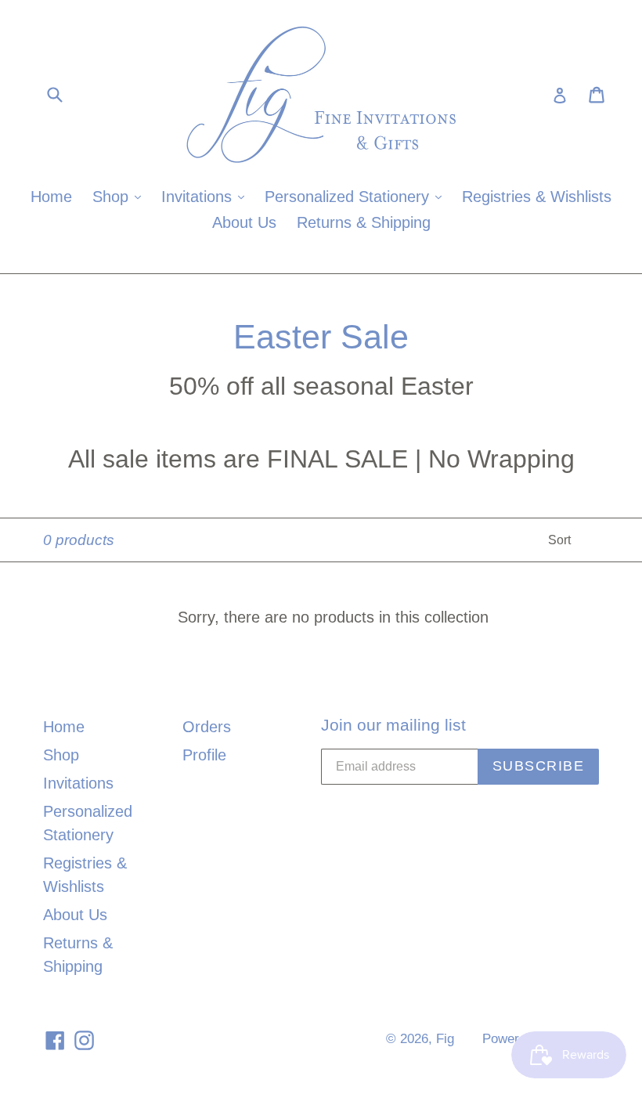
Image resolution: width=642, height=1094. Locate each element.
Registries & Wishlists (536, 196)
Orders (206, 726)
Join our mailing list (393, 725)
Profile (204, 755)
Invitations (206, 196)
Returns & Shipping (364, 222)
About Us (244, 222)
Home (51, 196)
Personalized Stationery (357, 196)
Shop (120, 196)
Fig (445, 1038)
